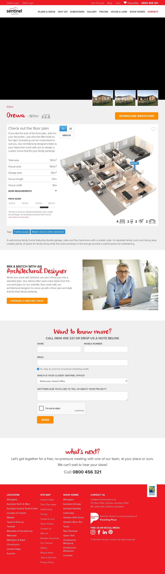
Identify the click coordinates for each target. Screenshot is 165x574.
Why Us (44, 533)
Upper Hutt (68, 535)
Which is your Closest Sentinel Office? (61, 375)
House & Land (119, 11)
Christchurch (13, 544)
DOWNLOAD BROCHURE (136, 116)
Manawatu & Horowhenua (19, 531)
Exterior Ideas (47, 499)
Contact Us (45, 528)
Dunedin (11, 553)
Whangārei (12, 499)
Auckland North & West (18, 504)
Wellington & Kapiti (16, 540)
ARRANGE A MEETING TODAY (27, 300)
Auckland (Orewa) (72, 504)
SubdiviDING (77, 11)
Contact (153, 11)
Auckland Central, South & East (22, 508)
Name (40, 343)
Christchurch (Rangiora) (69, 541)
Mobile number (93, 343)
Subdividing (46, 509)
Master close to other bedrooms (48, 231)
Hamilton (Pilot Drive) (73, 517)
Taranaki (11, 526)
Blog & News (46, 552)
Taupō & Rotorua (15, 522)
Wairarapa (11, 535)
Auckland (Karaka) (72, 508)
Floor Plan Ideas (48, 504)
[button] (47, 13)
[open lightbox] (108, 175)
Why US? (63, 11)
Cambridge (68, 513)
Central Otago (14, 549)
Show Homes (137, 11)
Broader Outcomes (49, 538)
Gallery (43, 547)
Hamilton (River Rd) (72, 522)
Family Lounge (21, 231)
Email (40, 357)
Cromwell (67, 555)
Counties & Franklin (16, 513)
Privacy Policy (47, 562)
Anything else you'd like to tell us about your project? (71, 389)
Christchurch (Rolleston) (69, 549)
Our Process (46, 542)
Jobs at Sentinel (48, 557)
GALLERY (92, 11)
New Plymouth (70, 531)
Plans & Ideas (46, 11)
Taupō (66, 526)
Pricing (103, 11)
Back (10, 106)
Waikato (10, 517)
